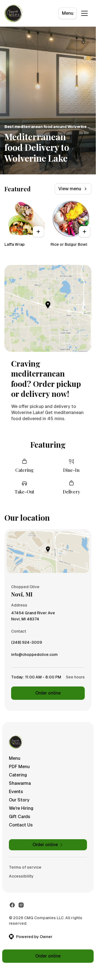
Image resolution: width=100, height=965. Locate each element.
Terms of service (25, 867)
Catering (18, 775)
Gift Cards (19, 816)
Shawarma (20, 783)
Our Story (19, 800)
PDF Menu (19, 767)
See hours (75, 677)
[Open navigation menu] (84, 13)
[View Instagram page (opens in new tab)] (21, 905)
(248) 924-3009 (26, 644)
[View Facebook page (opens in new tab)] (12, 905)
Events (16, 791)
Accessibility (21, 876)
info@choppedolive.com (34, 656)
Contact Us (21, 825)
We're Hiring (21, 808)
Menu (67, 13)
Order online (48, 693)
